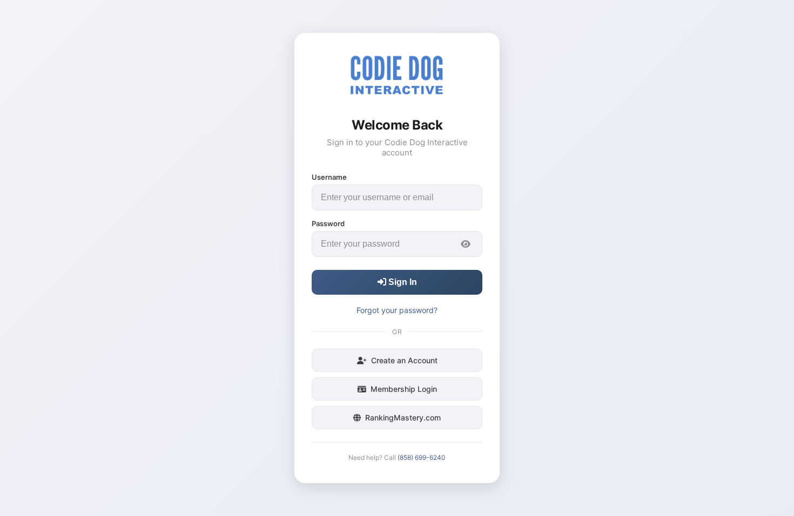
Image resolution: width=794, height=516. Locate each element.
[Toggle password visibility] (465, 244)
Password (328, 223)
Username (329, 177)
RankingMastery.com (403, 417)
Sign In (401, 282)
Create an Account (404, 360)
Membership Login (404, 388)
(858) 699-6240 (422, 457)
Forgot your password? (397, 310)
